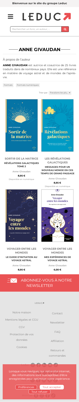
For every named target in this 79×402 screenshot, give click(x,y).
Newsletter (57, 322)
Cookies (21, 347)
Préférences (26, 387)
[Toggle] (8, 16)
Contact (57, 313)
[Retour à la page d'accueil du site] (46, 17)
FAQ (57, 332)
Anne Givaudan (21, 171)
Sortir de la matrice (21, 158)
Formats (8, 85)
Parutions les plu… (59, 92)
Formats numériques (28, 85)
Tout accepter (52, 387)
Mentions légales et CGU (21, 319)
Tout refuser (39, 391)
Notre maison (21, 312)
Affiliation (57, 341)
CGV (22, 327)
